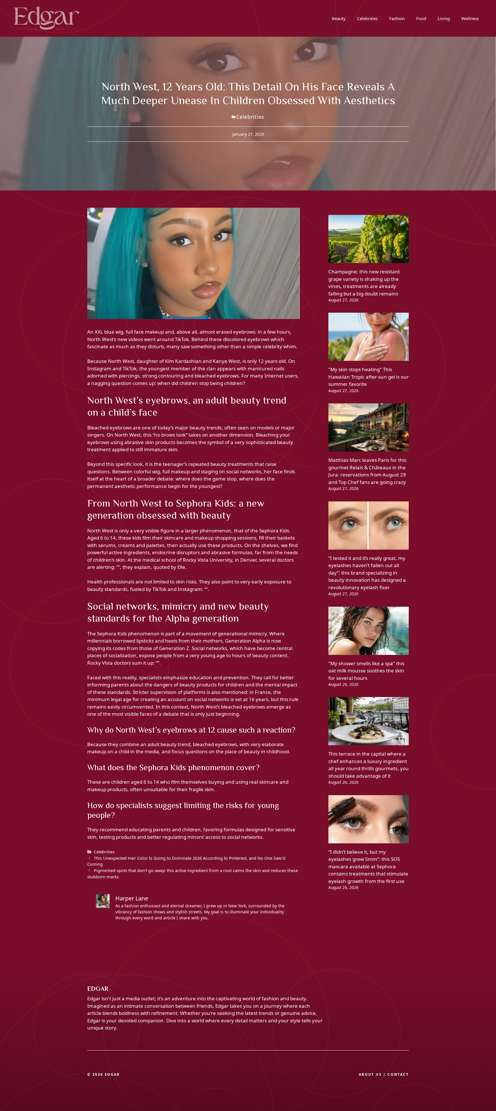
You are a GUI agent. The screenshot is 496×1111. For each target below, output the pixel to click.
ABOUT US (370, 1074)
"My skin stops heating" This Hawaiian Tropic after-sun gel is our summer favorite (368, 376)
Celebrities (367, 18)
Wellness (470, 18)
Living (444, 18)
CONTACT (398, 1074)
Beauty (339, 18)
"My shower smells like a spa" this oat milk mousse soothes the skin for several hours (366, 670)
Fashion (397, 18)
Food (421, 18)
